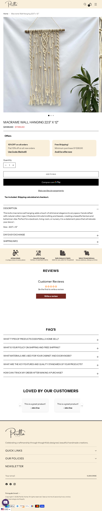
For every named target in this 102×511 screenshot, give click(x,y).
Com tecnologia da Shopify (15, 499)
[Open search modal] (84, 4)
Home (5, 14)
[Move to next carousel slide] (96, 314)
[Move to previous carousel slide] (91, 314)
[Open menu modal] (95, 4)
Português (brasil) (11, 493)
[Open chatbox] (5, 502)
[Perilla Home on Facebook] (6, 484)
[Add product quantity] (5, 165)
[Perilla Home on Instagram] (14, 484)
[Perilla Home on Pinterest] (10, 484)
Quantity (7, 160)
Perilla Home (23, 497)
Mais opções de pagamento (51, 190)
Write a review (51, 296)
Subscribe (92, 476)
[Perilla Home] (11, 4)
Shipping (22, 197)
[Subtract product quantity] (13, 165)
